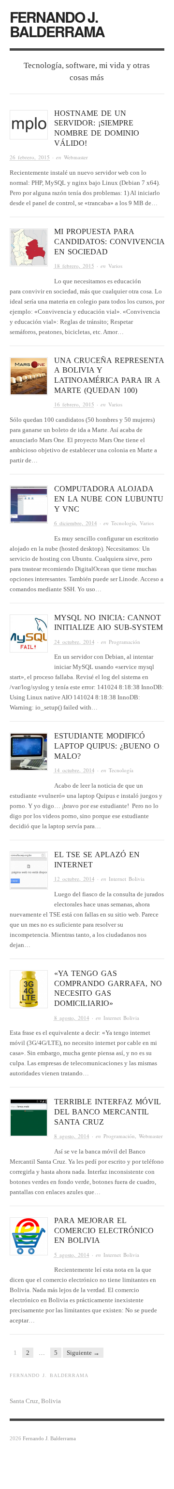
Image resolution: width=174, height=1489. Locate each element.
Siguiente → (83, 1352)
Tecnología (123, 523)
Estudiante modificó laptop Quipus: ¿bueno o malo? (107, 746)
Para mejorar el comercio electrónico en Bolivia (104, 1230)
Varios (115, 265)
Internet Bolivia (127, 878)
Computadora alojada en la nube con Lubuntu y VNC (108, 499)
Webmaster (76, 157)
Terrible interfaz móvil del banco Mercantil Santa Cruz (107, 1112)
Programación (124, 641)
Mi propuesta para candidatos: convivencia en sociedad (109, 241)
